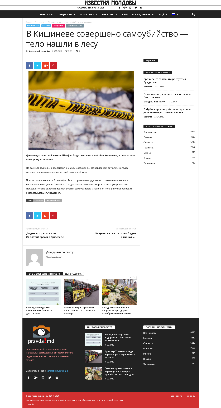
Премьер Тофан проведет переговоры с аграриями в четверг (79, 310)
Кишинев (39, 200)
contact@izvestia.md (57, 371)
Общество (65, 14)
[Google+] (125, 8)
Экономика (149, 163)
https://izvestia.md (53, 257)
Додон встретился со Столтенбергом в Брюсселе (45, 235)
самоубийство (53, 200)
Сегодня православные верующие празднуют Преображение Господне (116, 310)
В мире (147, 158)
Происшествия (75, 26)
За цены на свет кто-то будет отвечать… (115, 235)
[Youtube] (141, 8)
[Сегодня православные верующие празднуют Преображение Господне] (119, 292)
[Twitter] (136, 8)
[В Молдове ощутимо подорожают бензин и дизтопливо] (43, 292)
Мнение (147, 153)
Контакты (190, 396)
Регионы (108, 14)
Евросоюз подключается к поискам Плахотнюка (167, 95)
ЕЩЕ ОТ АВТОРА (73, 274)
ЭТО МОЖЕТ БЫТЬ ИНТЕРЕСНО (44, 274)
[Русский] (174, 14)
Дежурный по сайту (39, 51)
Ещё (161, 14)
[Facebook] (120, 8)
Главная (46, 26)
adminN (147, 86)
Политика (87, 14)
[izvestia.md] (110, 3)
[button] (193, 14)
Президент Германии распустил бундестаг (164, 80)
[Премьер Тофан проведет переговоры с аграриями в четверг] (81, 292)
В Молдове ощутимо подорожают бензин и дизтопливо (39, 310)
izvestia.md (33, 404)
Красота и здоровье (136, 14)
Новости (46, 14)
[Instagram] (130, 8)
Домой (29, 22)
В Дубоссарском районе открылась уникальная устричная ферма (167, 110)
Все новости (40, 22)
